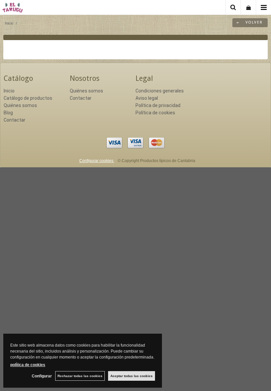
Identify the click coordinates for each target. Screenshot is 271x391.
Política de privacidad (158, 105)
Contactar (14, 120)
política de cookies (27, 365)
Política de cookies (155, 112)
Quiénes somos (20, 105)
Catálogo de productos (28, 98)
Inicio (9, 90)
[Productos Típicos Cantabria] (12, 8)
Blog (8, 112)
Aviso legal (147, 98)
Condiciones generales (160, 90)
